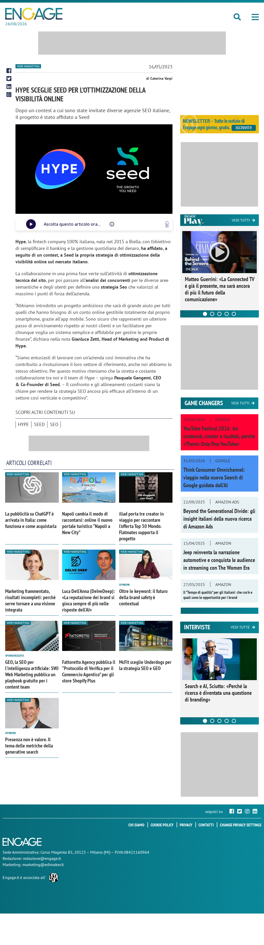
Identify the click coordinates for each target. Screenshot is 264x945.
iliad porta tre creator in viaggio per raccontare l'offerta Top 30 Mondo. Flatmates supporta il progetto (141, 526)
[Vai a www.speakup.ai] (167, 224)
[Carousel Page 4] (227, 314)
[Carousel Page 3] (219, 314)
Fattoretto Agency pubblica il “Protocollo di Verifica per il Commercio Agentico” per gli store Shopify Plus (88, 671)
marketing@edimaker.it (43, 864)
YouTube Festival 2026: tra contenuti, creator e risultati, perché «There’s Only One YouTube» (219, 436)
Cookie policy (162, 824)
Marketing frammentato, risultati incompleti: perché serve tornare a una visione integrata (30, 600)
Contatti (206, 824)
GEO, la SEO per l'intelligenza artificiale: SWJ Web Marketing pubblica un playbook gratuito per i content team (32, 674)
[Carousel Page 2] (212, 314)
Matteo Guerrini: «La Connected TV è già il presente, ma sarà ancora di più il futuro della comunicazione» (219, 289)
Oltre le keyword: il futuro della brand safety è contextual (143, 597)
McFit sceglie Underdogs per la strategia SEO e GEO (145, 665)
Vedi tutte (240, 627)
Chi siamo (136, 824)
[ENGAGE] (33, 14)
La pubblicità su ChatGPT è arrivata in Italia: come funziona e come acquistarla (30, 520)
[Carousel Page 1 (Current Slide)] (205, 314)
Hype (23, 424)
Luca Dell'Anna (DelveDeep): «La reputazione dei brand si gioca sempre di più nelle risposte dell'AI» (88, 600)
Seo (54, 424)
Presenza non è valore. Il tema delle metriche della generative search (29, 745)
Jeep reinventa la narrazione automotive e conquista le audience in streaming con (219, 560)
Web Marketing (28, 66)
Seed (39, 424)
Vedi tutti (241, 220)
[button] (255, 17)
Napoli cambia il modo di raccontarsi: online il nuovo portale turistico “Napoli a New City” (87, 523)
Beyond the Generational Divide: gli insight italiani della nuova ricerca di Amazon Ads (219, 518)
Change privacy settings (240, 824)
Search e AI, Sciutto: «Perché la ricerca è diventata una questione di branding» (218, 692)
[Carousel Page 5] (234, 314)
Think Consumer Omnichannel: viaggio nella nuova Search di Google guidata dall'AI (214, 477)
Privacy (186, 824)
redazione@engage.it (42, 858)
